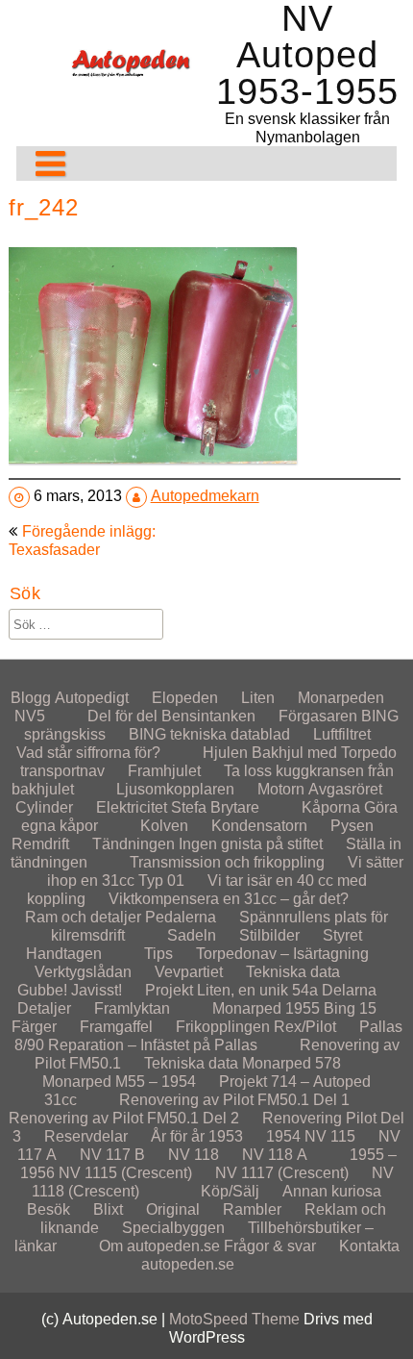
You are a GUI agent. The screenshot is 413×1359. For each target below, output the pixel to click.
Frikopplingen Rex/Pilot (256, 1027)
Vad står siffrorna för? (88, 752)
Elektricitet (131, 807)
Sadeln (191, 935)
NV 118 (193, 1154)
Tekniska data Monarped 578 (242, 1063)
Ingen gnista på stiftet (251, 844)
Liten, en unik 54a (257, 990)
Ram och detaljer (83, 917)
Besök (48, 1209)
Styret (342, 935)
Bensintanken (208, 716)
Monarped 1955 (266, 1008)
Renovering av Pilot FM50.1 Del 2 (124, 1118)
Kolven (164, 826)
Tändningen (133, 844)
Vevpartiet (189, 972)
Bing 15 (350, 1008)
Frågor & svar (270, 1246)
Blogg (31, 698)
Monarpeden (341, 698)
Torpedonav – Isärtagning (282, 953)
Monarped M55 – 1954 (119, 1081)
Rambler (252, 1209)
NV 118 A (274, 1154)
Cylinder (44, 807)
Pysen (352, 826)
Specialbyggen (173, 1228)
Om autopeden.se (159, 1246)
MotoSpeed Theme (236, 1319)
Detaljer (44, 1008)
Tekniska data (293, 972)
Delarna (349, 990)
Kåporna (331, 807)
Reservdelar (86, 1136)
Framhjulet (164, 771)
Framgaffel (116, 1027)
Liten (258, 698)
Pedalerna (180, 917)
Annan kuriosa (331, 1191)
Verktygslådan (83, 972)
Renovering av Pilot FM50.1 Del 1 (234, 1100)
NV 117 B (112, 1154)
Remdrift (40, 844)
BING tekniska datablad (209, 734)
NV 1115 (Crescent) (125, 1173)
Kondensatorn (259, 826)
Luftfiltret (342, 734)
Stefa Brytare (215, 807)
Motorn (280, 789)
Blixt (108, 1209)
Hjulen (225, 752)
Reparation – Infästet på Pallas (152, 1045)
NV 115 (329, 1136)
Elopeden (185, 698)
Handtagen (64, 953)
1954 (283, 1136)
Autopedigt (92, 698)
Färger (34, 1027)
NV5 (29, 716)
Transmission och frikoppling (227, 862)
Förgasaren (318, 716)
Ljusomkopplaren (175, 789)
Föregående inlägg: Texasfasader (82, 540)
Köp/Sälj (230, 1191)
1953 (225, 1136)
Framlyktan (132, 1008)
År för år (178, 1136)
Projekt (169, 990)
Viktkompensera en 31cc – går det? (229, 899)
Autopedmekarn (205, 496)
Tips (158, 953)
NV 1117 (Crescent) (282, 1173)
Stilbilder (269, 935)
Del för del (122, 716)
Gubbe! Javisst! (69, 990)
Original (173, 1209)
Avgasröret (345, 789)
